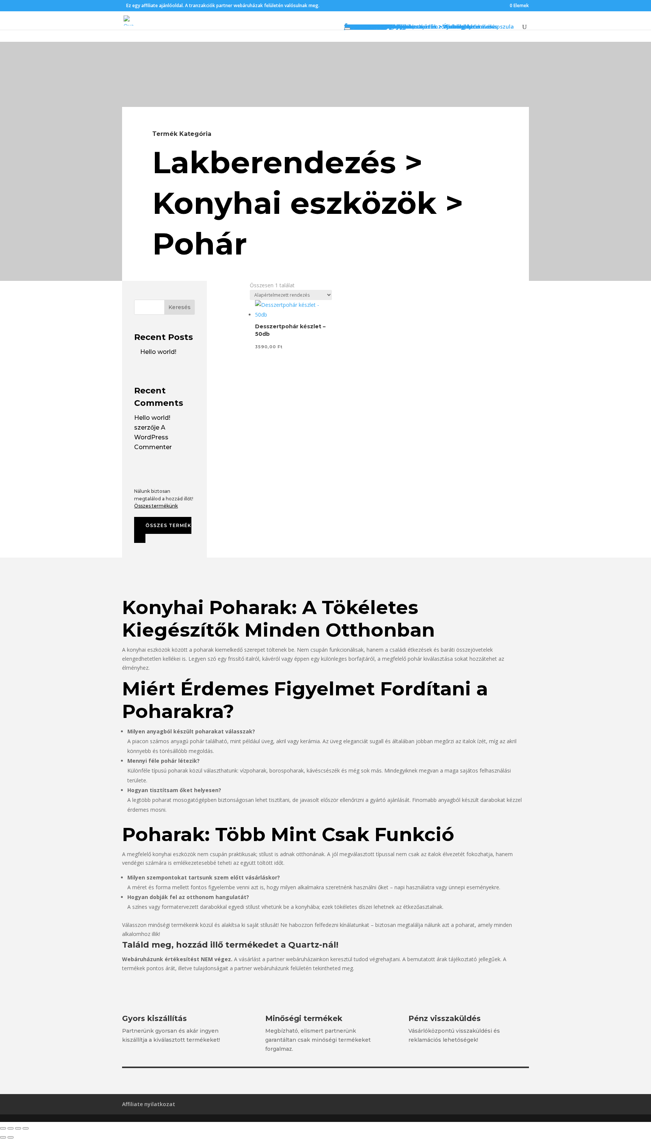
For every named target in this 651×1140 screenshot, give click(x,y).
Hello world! (158, 351)
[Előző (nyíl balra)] (3, 1137)
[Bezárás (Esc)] (26, 1128)
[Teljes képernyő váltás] (11, 1128)
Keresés (179, 307)
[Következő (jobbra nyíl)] (11, 1137)
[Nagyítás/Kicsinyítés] (3, 1128)
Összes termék (168, 525)
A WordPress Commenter (153, 437)
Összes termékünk (156, 506)
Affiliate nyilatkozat (148, 1104)
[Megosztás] (18, 1128)
